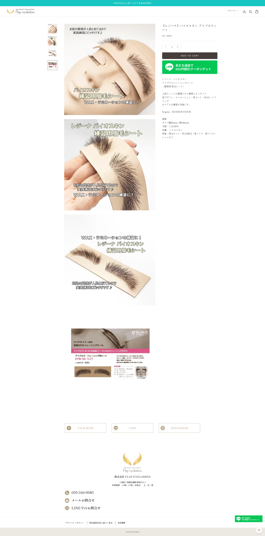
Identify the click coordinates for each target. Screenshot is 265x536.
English (232, 10)
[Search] (250, 11)
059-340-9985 (82, 492)
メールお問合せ (83, 500)
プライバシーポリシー (74, 522)
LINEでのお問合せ (86, 507)
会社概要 (121, 522)
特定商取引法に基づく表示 (100, 522)
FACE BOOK (86, 428)
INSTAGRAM (179, 428)
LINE (132, 428)
